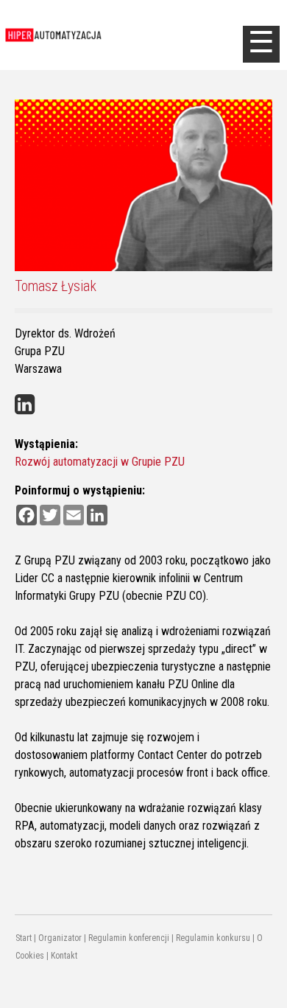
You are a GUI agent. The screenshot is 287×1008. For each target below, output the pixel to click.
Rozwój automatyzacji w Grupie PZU (100, 462)
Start (23, 938)
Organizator (60, 938)
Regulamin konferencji (128, 938)
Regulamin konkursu (213, 938)
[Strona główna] (121, 35)
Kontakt (64, 956)
